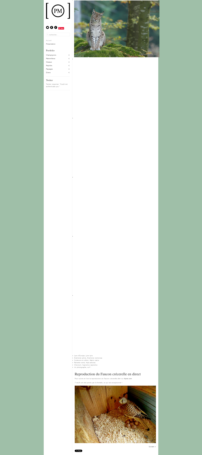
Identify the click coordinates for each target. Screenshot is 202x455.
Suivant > (152, 447)
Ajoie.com (128, 378)
